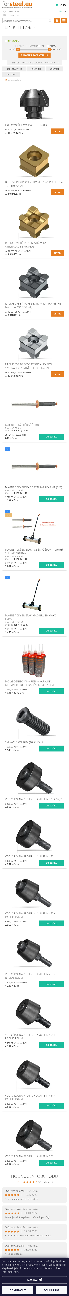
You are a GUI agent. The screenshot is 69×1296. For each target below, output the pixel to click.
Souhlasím (51, 1290)
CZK (60, 11)
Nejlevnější (36, 69)
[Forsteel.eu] (17, 4)
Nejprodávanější (14, 69)
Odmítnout (17, 1290)
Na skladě (13, 41)
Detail (57, 131)
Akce (21, 46)
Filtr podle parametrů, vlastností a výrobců (33, 63)
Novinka (34, 46)
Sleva (53, 46)
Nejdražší (54, 69)
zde (16, 1272)
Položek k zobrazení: (34, 55)
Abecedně (11, 74)
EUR (64, 11)
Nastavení (34, 1280)
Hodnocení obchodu (34, 1176)
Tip (43, 46)
